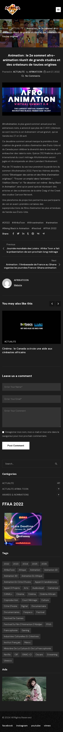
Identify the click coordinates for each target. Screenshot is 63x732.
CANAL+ (8, 594)
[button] (58, 9)
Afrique (22, 569)
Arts (26, 588)
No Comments (32, 75)
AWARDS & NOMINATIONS (15, 494)
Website (18, 285)
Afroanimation (36, 222)
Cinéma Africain (48, 594)
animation (53, 222)
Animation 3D (10, 576)
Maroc (27, 642)
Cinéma (32, 594)
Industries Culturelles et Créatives (21, 636)
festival (37, 228)
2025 (34, 563)
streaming (52, 654)
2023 (15, 563)
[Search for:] (31, 464)
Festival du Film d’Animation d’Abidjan (23, 624)
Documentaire (39, 606)
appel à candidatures (46, 582)
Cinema (20, 594)
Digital (24, 606)
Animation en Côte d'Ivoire (17, 582)
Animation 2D (51, 569)
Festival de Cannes (13, 618)
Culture (45, 600)
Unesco (8, 660)
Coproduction (11, 600)
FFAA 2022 (50, 228)
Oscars (39, 654)
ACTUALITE (17, 28)
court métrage (29, 600)
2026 (44, 563)
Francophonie (11, 630)
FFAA (48, 624)
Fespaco (28, 612)
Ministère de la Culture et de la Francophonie (27, 648)
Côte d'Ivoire (10, 606)
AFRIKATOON (35, 71)
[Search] (56, 464)
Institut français (12, 642)
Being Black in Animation (16, 228)
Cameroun (53, 588)
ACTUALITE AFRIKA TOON (15, 489)
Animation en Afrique (32, 576)
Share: (5, 233)
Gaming (25, 630)
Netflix (7, 654)
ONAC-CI (27, 654)
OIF (16, 654)
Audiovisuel (38, 588)
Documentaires (11, 612)
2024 (25, 563)
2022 (7, 222)
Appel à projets (12, 588)
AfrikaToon (19, 222)
